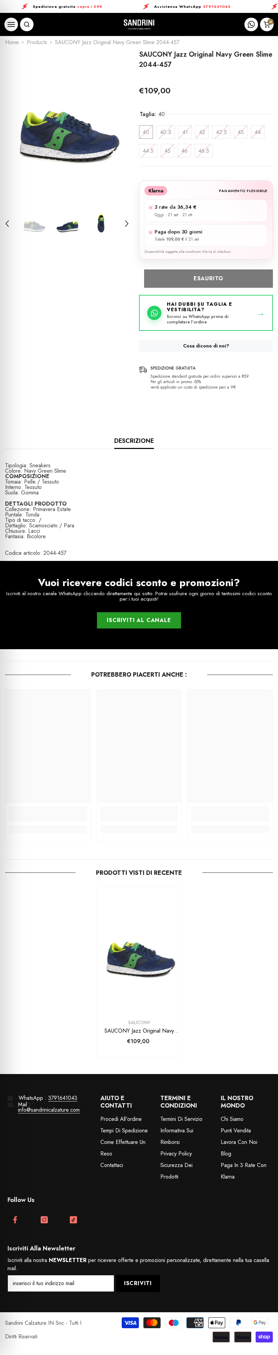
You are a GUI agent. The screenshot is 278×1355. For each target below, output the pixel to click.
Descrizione (134, 440)
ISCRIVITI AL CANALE (139, 620)
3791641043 (62, 1098)
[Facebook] (15, 1220)
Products (37, 42)
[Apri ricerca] (27, 24)
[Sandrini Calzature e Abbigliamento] (139, 24)
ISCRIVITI (138, 1283)
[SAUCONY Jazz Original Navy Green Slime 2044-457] (139, 952)
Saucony (139, 1022)
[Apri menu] (11, 24)
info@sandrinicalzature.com (49, 1110)
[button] (7, 224)
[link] (48, 818)
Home (12, 42)
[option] (67, 125)
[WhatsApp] (251, 24)
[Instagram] (44, 1220)
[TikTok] (73, 1220)
